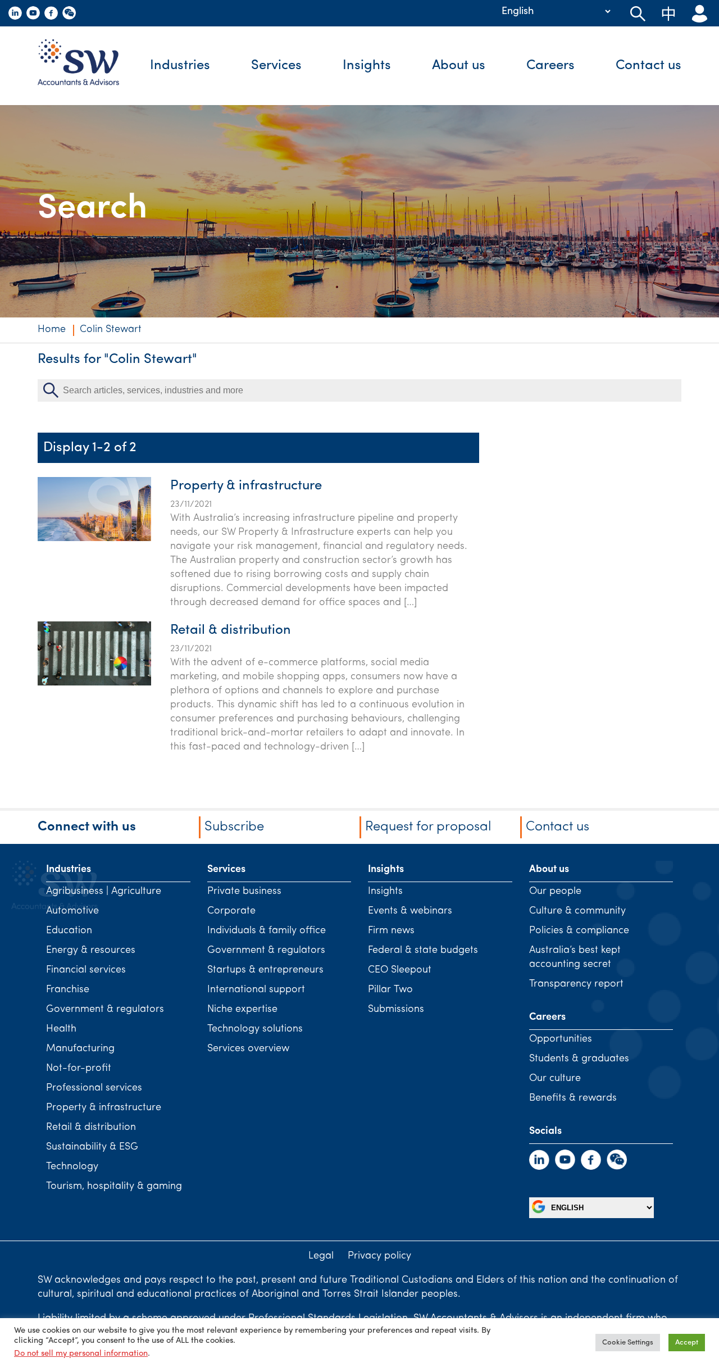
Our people (555, 892)
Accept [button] (686, 1342)
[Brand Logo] (87, 65)
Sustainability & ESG (92, 1147)
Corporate (231, 911)
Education (69, 931)
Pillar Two (390, 990)
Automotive (72, 911)
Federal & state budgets (423, 951)
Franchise (67, 990)
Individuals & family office (266, 931)
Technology (72, 1167)
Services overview (248, 1049)
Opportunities (560, 1039)
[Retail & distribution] (94, 683)
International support (256, 990)
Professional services (94, 1088)
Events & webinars (410, 911)
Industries (180, 65)
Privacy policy (379, 1256)
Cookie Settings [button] (627, 1342)
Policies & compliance (579, 931)
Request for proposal (428, 827)
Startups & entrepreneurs (265, 970)
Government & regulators (105, 1010)
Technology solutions (255, 1029)
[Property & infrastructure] (94, 539)
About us (458, 65)
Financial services (86, 970)
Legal (321, 1256)
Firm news (391, 931)
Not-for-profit (78, 1069)
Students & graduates (579, 1059)
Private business (244, 892)
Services (276, 65)
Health (61, 1029)
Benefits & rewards (573, 1098)
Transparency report (576, 984)
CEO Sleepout (399, 970)
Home (52, 330)
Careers (550, 65)
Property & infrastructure (246, 486)
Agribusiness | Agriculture (103, 892)
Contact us (648, 65)
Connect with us (87, 827)
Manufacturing (80, 1049)
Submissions (396, 1010)
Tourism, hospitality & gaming (114, 1187)
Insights (367, 65)
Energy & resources (90, 951)
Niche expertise (242, 1010)
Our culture (555, 1079)
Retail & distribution (230, 630)
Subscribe (234, 827)
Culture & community (577, 911)
